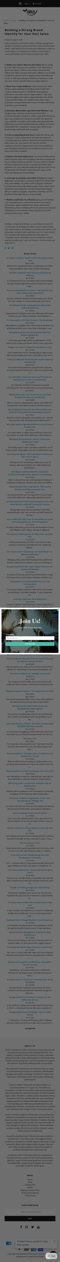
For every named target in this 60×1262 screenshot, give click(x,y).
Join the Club (30, 644)
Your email (10, 634)
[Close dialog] (58, 609)
